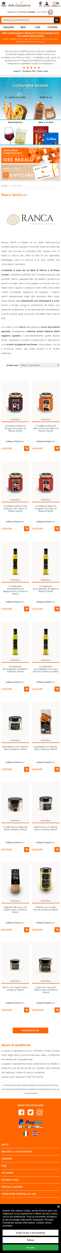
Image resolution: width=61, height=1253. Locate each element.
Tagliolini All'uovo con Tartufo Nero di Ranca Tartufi (15, 909)
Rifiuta (30, 1240)
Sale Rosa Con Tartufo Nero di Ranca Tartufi (46, 828)
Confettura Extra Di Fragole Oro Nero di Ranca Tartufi (46, 508)
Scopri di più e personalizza (30, 1232)
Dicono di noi (10, 1179)
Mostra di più (30, 1030)
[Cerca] (57, 20)
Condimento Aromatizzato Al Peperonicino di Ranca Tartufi (15, 590)
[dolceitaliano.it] (19, 3)
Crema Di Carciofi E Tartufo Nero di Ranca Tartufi (46, 990)
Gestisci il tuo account (16, 1151)
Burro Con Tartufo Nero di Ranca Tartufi (15, 988)
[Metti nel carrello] (26, 448)
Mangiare (8, 27)
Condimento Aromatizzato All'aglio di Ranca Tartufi (45, 589)
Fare (37, 27)
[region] (30, 1228)
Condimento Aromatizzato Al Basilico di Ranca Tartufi (15, 669)
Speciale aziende (12, 1186)
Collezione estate (30, 85)
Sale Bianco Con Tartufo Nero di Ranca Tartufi (15, 748)
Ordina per (12, 365)
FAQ (3, 1165)
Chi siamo (7, 1172)
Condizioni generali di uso (18, 1193)
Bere (23, 27)
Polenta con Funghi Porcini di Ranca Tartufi (46, 908)
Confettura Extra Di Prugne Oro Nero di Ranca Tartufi (15, 428)
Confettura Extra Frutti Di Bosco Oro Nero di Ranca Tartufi (15, 508)
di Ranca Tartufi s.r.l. (15, 441)
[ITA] (26, 1134)
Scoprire (52, 27)
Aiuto (4, 1144)
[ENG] (35, 1134)
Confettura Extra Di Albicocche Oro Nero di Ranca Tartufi (45, 428)
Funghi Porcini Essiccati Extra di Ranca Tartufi (15, 828)
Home (4, 186)
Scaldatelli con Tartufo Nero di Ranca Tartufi (46, 748)
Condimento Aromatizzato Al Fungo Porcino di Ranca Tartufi (45, 669)
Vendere (6, 1158)
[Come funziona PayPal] (30, 1123)
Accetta (31, 1247)
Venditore (15, 186)
